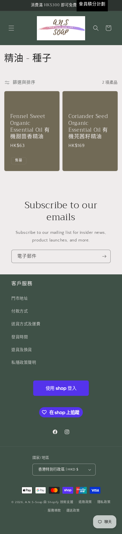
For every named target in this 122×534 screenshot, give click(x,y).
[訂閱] (104, 256)
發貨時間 (19, 337)
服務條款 (54, 510)
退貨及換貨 (21, 350)
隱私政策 (104, 502)
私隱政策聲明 (23, 362)
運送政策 (73, 510)
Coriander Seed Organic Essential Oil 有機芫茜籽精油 (88, 126)
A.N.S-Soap (34, 502)
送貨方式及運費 (25, 324)
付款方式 (19, 311)
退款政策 (85, 502)
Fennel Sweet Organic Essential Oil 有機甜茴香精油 (30, 126)
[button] (11, 28)
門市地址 (19, 298)
